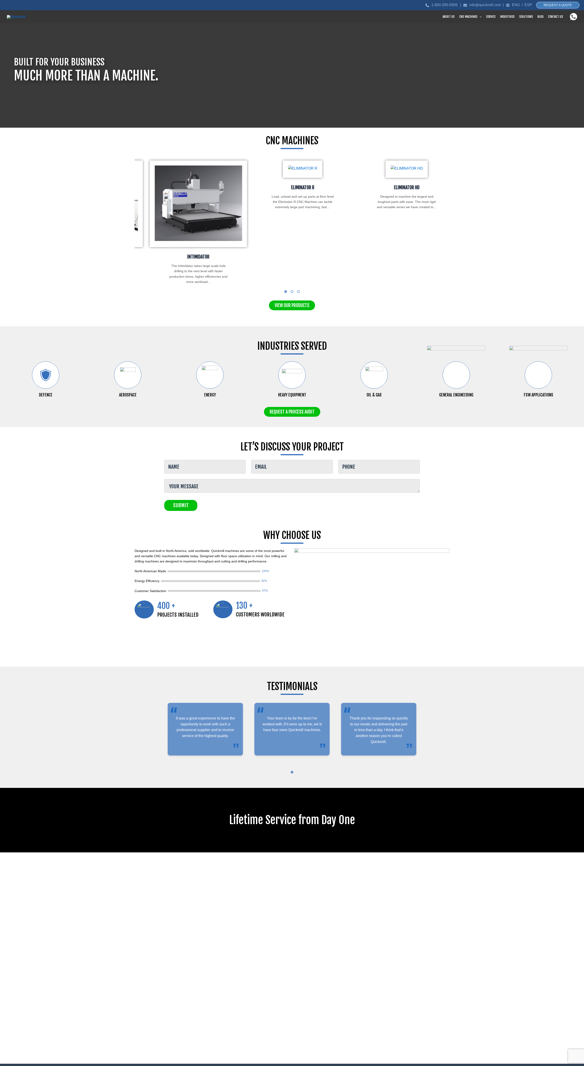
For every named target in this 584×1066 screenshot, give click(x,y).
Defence (45, 394)
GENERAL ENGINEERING (456, 394)
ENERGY (210, 394)
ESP (528, 5)
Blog (540, 16)
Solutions (526, 16)
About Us (449, 16)
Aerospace (128, 394)
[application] (479, 16)
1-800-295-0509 (444, 5)
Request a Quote (558, 5)
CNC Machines (468, 16)
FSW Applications (538, 394)
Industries (507, 16)
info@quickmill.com (485, 5)
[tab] (285, 291)
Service (490, 16)
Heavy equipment (292, 394)
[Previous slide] (164, 737)
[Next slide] (419, 737)
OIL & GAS (374, 394)
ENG (516, 5)
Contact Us (555, 16)
